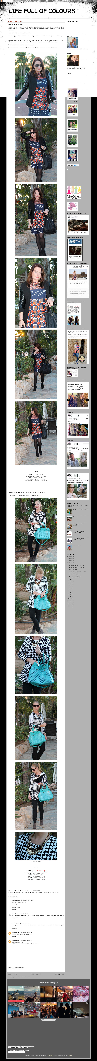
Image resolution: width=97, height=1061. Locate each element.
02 (70, 579)
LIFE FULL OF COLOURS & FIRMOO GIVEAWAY (79, 532)
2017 (70, 605)
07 (70, 588)
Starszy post (59, 974)
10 (70, 594)
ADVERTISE (22, 18)
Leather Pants (15, 904)
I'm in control (73, 569)
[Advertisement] (76, 619)
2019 (70, 607)
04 (70, 583)
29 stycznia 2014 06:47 (27, 900)
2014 (70, 562)
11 (70, 596)
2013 (70, 560)
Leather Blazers (16, 900)
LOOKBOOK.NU (53, 18)
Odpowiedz (14, 909)
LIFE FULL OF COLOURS (42, 11)
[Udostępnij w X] (37, 890)
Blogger (70, 1055)
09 (70, 592)
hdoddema (50, 1055)
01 (70, 563)
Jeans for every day (74, 574)
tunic (16, 894)
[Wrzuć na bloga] (35, 890)
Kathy (13, 913)
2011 (70, 556)
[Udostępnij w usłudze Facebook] (38, 890)
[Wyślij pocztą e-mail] (34, 890)
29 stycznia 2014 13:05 (23, 923)
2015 (70, 601)
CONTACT (15, 18)
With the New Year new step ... (77, 565)
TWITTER (45, 18)
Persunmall (11, 894)
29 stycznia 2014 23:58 (26, 940)
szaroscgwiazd (15, 932)
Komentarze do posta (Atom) (22, 977)
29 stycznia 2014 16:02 (26, 932)
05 (70, 585)
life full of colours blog (51, 892)
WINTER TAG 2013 (73, 573)
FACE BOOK (38, 18)
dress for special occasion (76, 567)
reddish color (76, 545)
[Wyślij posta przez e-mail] (31, 890)
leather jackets (16, 907)
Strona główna (36, 974)
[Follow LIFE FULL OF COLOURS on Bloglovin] (73, 166)
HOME (9, 18)
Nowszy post (12, 974)
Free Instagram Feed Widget (49, 1019)
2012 (70, 558)
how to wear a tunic (37, 892)
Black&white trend (19, 892)
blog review (28, 892)
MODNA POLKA (62, 18)
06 (70, 587)
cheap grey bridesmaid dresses (77, 571)
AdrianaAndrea (15, 940)
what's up (75, 516)
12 (70, 598)
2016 (70, 603)
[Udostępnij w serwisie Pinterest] (39, 890)
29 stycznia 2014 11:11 (21, 913)
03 (70, 581)
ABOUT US (30, 18)
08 (70, 590)
